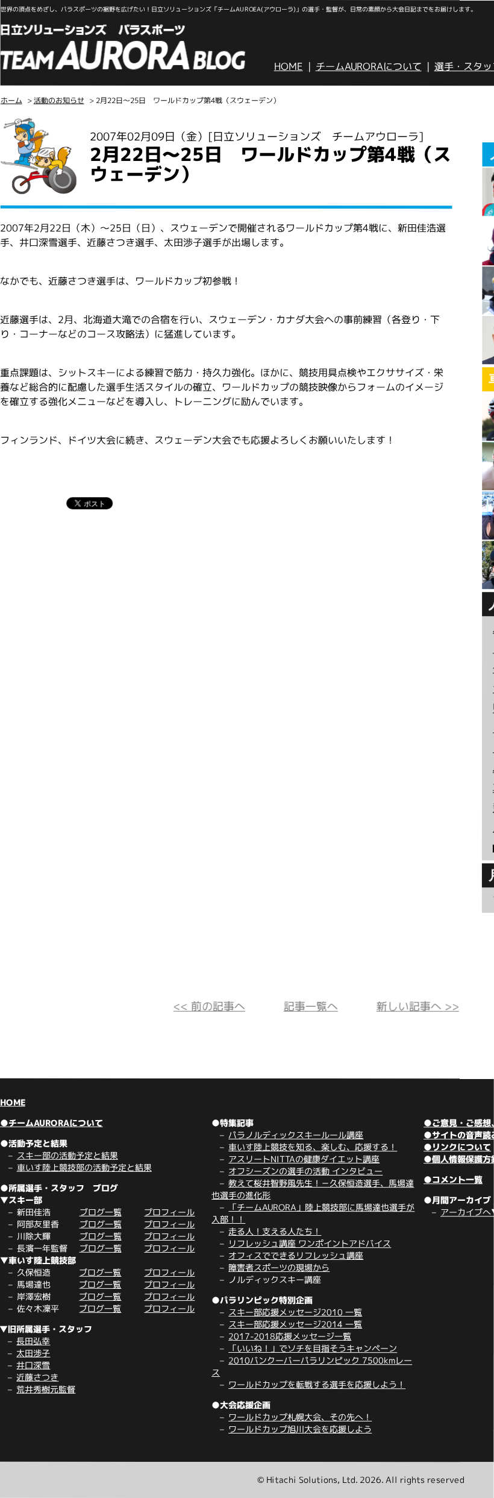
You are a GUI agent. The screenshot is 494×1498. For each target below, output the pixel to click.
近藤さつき (37, 1377)
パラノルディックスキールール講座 (295, 1135)
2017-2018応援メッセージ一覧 (289, 1336)
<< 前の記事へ (209, 1006)
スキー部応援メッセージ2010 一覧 (295, 1312)
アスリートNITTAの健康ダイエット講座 (304, 1159)
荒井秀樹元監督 (45, 1389)
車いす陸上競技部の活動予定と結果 (84, 1167)
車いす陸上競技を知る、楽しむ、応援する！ (312, 1147)
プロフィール (169, 1212)
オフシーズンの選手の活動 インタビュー (305, 1171)
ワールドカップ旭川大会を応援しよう (300, 1429)
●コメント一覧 (453, 1179)
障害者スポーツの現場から (279, 1267)
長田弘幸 (33, 1341)
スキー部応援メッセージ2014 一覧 (295, 1324)
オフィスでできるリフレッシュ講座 (295, 1255)
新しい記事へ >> (418, 1006)
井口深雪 (33, 1365)
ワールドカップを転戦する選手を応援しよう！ (316, 1384)
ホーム (11, 100)
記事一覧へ (311, 1006)
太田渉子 (33, 1353)
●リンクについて (457, 1147)
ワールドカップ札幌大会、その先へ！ (300, 1417)
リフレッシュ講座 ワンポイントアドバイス (309, 1243)
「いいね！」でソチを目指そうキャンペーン (312, 1348)
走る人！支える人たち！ (274, 1231)
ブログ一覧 (101, 1212)
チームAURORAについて (369, 66)
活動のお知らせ (59, 100)
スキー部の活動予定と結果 (67, 1155)
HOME (288, 66)
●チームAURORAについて (51, 1122)
